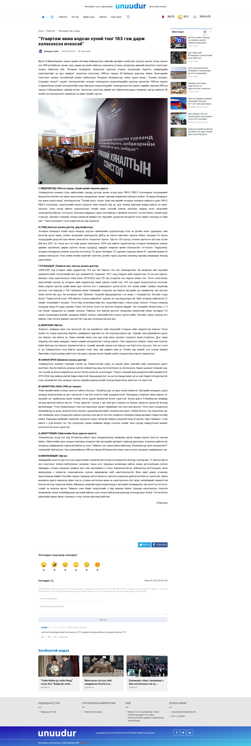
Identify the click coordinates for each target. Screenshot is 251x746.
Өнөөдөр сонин (51, 51)
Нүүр (40, 31)
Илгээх (103, 620)
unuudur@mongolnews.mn (183, 712)
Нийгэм (102, 17)
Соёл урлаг (116, 17)
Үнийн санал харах (93, 712)
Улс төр (75, 17)
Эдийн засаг (89, 17)
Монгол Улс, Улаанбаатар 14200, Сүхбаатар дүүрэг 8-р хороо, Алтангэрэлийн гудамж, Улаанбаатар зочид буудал (146, 716)
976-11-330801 (178, 716)
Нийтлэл (63, 17)
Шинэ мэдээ (178, 31)
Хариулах (63, 637)
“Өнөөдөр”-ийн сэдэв (69, 31)
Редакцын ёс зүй (48, 712)
